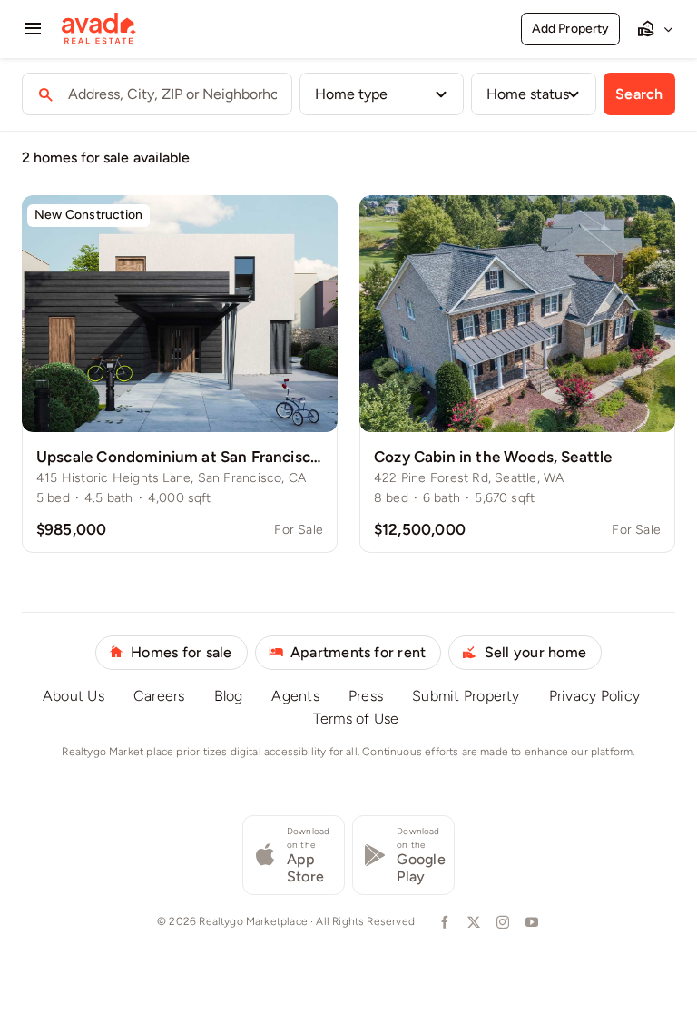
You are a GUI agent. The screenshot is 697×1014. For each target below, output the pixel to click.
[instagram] (501, 922)
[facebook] (443, 922)
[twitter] (472, 922)
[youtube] (530, 922)
